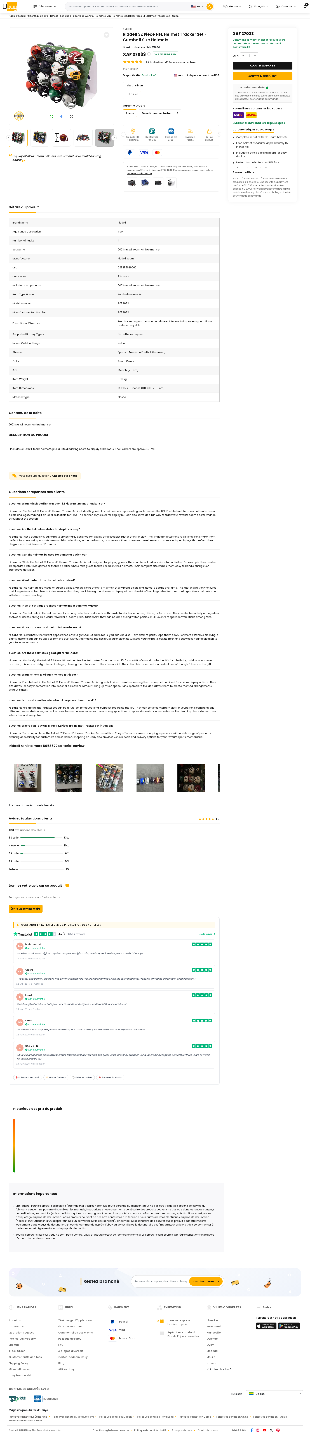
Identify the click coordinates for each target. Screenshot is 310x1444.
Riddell (127, 29)
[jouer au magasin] (289, 1327)
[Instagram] (258, 1430)
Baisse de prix (167, 54)
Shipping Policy (18, 1363)
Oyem (210, 1345)
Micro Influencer (19, 1369)
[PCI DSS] (17, 1399)
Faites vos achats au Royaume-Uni (73, 1416)
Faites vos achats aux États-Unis (28, 1416)
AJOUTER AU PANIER (262, 65)
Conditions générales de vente (111, 1430)
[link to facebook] (61, 117)
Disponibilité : (132, 75)
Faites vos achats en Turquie (270, 1416)
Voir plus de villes (218, 1369)
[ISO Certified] (44, 1399)
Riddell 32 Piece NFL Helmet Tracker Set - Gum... (151, 16)
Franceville (214, 1332)
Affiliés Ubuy (66, 1369)
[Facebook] (252, 1430)
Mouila (211, 1357)
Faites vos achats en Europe (25, 1420)
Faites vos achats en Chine (232, 1416)
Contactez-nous (208, 1430)
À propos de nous (182, 1430)
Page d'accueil (17, 16)
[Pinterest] (278, 1430)
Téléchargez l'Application (75, 1320)
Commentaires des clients (75, 1332)
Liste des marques (70, 1326)
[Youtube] (264, 1430)
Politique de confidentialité (150, 1430)
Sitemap (14, 1345)
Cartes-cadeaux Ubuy (73, 1357)
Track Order (17, 1351)
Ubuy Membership (20, 1375)
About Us (15, 1320)
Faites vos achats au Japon (115, 1416)
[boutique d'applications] (267, 1327)
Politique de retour (70, 1339)
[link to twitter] (71, 117)
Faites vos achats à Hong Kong (155, 1416)
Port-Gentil (214, 1326)
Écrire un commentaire (26, 909)
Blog (61, 1363)
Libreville (212, 1320)
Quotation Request (21, 1332)
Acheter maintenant (139, 173)
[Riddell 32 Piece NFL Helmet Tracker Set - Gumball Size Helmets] (61, 75)
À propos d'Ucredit (70, 1351)
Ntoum (211, 1363)
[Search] (209, 6)
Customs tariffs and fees (25, 1357)
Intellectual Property (22, 1339)
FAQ (61, 1345)
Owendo (212, 1339)
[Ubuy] (10, 6)
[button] (232, 6)
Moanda (212, 1351)
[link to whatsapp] (51, 117)
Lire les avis (205, 934)
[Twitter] (271, 1430)
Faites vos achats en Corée (195, 1416)
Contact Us (16, 1326)
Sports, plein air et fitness (43, 16)
